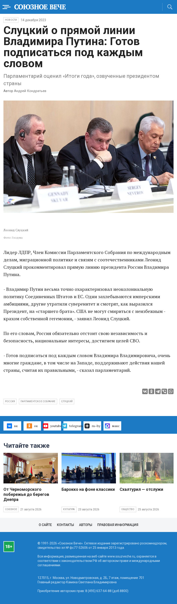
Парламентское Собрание (38, 401)
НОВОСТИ (11, 20)
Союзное (11, 509)
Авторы (85, 525)
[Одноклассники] (151, 391)
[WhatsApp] (171, 391)
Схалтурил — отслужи (141, 489)
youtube (55, 426)
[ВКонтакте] (145, 391)
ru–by (96, 426)
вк (16, 426)
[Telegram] (158, 391)
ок (36, 426)
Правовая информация (117, 525)
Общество (128, 509)
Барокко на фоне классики (88, 489)
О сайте (45, 525)
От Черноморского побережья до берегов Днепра (26, 494)
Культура (69, 509)
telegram (75, 426)
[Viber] (164, 391)
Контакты (65, 525)
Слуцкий (67, 401)
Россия (10, 401)
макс (116, 426)
